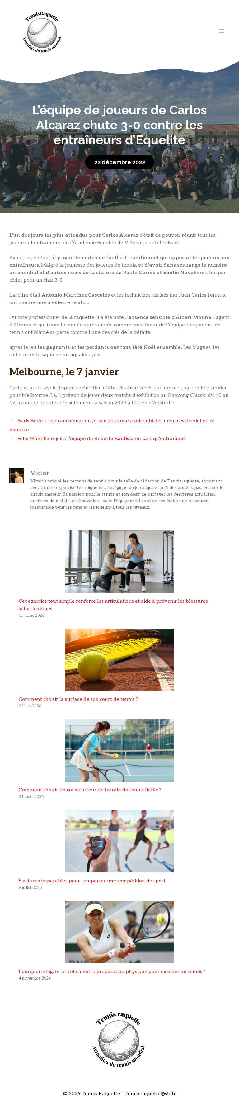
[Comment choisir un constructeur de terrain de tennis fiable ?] (119, 778)
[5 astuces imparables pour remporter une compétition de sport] (119, 869)
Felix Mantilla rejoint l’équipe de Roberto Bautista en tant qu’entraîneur (101, 439)
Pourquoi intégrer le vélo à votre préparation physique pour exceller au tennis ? (112, 972)
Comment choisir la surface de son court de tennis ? (78, 699)
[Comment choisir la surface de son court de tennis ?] (119, 687)
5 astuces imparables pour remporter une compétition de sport (92, 881)
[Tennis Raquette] (42, 31)
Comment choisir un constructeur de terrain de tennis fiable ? (90, 790)
